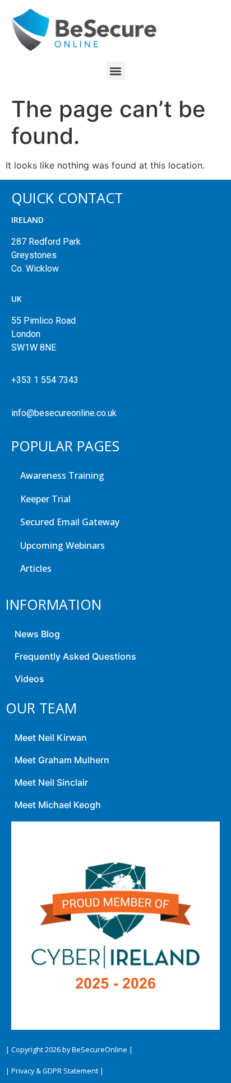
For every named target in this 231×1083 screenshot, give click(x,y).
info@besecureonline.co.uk (64, 413)
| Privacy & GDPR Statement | (55, 1071)
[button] (116, 71)
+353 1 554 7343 (44, 380)
